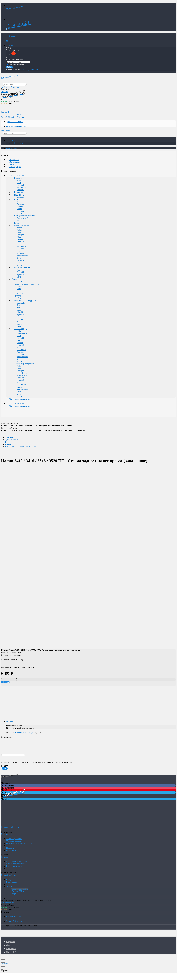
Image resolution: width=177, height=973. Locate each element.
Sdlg (18, 321)
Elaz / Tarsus (22, 373)
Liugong (20, 319)
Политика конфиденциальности (20, 843)
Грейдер (17, 194)
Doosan (20, 340)
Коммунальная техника (24, 216)
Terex (19, 277)
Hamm (19, 209)
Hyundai (20, 242)
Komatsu (20, 190)
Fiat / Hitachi (22, 375)
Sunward (20, 258)
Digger (19, 237)
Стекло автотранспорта (16, 861)
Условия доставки (14, 838)
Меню (8, 41)
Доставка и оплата (14, 121)
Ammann (20, 204)
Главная (12, 36)
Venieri (20, 263)
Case (19, 183)
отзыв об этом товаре (24, 732)
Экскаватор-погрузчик (24, 364)
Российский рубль (19, 889)
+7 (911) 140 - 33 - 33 (10, 87)
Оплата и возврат (14, 841)
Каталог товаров (12, 148)
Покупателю (22, 117)
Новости (10, 848)
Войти (9, 67)
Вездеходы (19, 192)
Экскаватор (19, 329)
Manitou (20, 293)
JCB (18, 202)
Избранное (14, 159)
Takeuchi (20, 260)
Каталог (5, 857)
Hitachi (20, 312)
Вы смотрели (15, 162)
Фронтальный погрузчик (25, 300)
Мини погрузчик (21, 225)
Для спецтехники (15, 141)
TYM (19, 298)
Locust (19, 251)
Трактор (17, 296)
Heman (20, 239)
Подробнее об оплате (10, 827)
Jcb (18, 244)
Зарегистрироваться (29, 69)
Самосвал (16, 279)
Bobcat (20, 230)
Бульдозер (18, 143)
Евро (13, 893)
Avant (19, 228)
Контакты (5, 131)
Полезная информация (16, 126)
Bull (18, 307)
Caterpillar (21, 185)
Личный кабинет (9, 875)
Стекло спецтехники (15, 864)
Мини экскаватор (22, 267)
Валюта (9, 886)
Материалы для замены (19, 399)
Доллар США (17, 891)
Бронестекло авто (14, 866)
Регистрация (15, 166)
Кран (16, 223)
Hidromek (21, 378)
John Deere (21, 187)
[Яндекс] (13, 55)
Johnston (20, 220)
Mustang (20, 253)
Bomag (20, 206)
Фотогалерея (11, 850)
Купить (4, 768)
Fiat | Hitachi (22, 333)
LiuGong (20, 197)
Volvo (19, 213)
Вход (11, 46)
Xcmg (19, 326)
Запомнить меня (16, 65)
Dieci (19, 288)
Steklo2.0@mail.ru (14, 921)
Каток (16, 199)
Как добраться (7, 903)
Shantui (20, 180)
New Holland (22, 256)
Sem (18, 305)
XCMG (20, 331)
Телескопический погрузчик (26, 284)
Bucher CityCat (23, 218)
